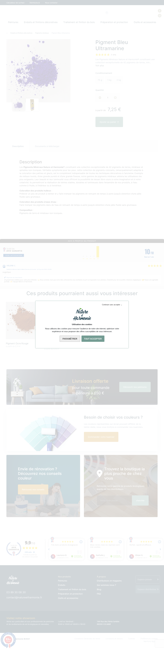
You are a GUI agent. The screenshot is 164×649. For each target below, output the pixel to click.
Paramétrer (70, 339)
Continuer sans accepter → (112, 305)
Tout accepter (93, 339)
